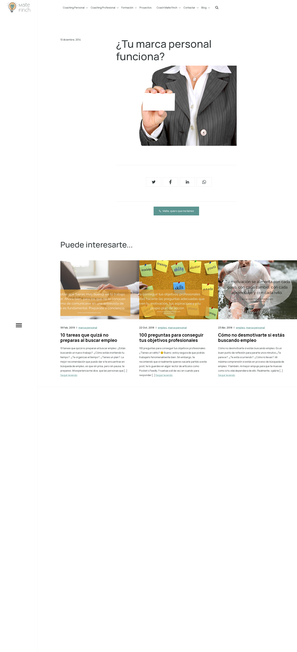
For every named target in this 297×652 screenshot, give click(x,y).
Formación (127, 7)
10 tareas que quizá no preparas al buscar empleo (88, 337)
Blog (204, 7)
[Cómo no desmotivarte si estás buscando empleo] (257, 292)
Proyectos (146, 7)
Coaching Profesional (103, 7)
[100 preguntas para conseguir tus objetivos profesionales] (178, 292)
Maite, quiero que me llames (178, 211)
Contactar (189, 7)
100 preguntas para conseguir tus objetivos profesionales (171, 337)
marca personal (87, 327)
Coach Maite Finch (167, 7)
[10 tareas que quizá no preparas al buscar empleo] (99, 292)
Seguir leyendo (68, 375)
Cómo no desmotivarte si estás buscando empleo (251, 337)
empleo (162, 327)
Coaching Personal (73, 7)
